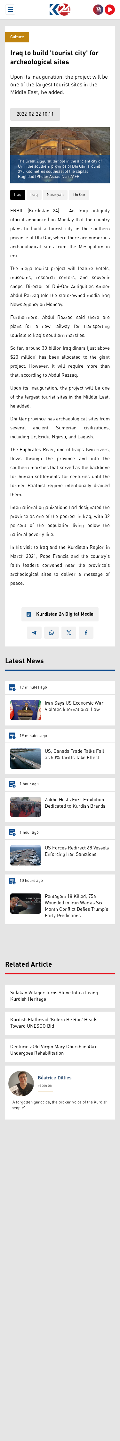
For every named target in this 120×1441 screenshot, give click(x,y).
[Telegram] (34, 633)
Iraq (17, 195)
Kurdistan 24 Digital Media (64, 614)
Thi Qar (79, 195)
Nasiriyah (55, 195)
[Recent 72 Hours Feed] (98, 9)
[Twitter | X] (68, 633)
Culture (17, 37)
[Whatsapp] (51, 633)
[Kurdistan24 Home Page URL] (60, 10)
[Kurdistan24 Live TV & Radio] (110, 9)
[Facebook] (86, 633)
